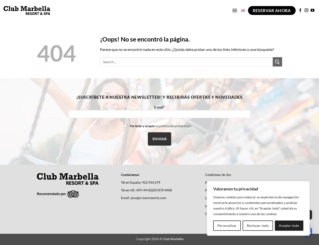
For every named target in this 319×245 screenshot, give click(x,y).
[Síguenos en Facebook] (300, 10)
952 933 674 (151, 182)
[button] (234, 10)
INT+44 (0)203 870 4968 (154, 190)
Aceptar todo (289, 226)
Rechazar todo (258, 226)
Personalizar (227, 226)
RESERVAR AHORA (272, 10)
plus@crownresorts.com (148, 198)
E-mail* (159, 107)
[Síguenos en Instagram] (306, 10)
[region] (258, 208)
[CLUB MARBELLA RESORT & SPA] (27, 10)
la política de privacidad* (173, 126)
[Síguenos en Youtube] (312, 10)
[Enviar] (277, 61)
